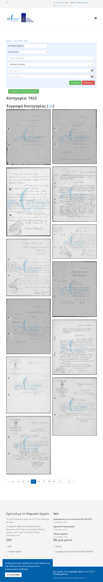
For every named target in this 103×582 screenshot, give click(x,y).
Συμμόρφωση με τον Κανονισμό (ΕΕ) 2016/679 (74, 551)
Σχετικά (58, 546)
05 (34, 481)
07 (44, 481)
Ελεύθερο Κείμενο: (16, 46)
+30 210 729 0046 (62, 3)
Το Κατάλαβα (13, 574)
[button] (51, 58)
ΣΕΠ (10, 546)
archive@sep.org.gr (81, 3)
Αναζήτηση (75, 82)
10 (59, 481)
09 (54, 481)
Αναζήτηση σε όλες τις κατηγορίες (23, 91)
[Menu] (96, 16)
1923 (26, 41)
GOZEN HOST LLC (79, 578)
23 (69, 481)
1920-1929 (17, 41)
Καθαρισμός (88, 82)
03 (23, 481)
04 (28, 481)
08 (49, 481)
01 (13, 481)
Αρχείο (9, 41)
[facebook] (7, 2)
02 (18, 481)
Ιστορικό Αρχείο (14, 551)
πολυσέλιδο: (13, 52)
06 (39, 481)
